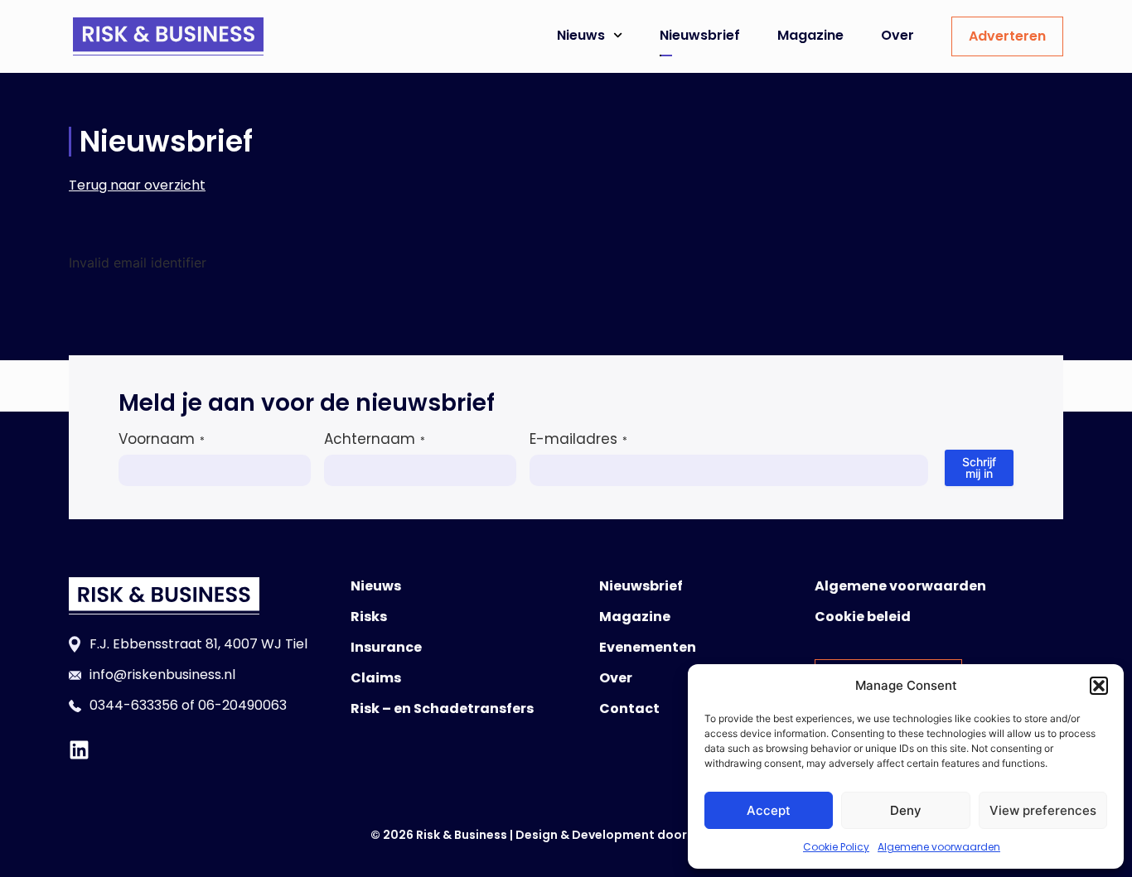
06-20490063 (242, 705)
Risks (369, 616)
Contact (629, 708)
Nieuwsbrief (700, 35)
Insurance (386, 647)
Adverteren (1007, 36)
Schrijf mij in (979, 467)
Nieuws (581, 35)
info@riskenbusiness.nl (162, 674)
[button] (1099, 685)
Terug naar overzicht (137, 185)
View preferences (1042, 810)
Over (897, 35)
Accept (769, 810)
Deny (906, 810)
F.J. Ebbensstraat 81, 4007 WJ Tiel (198, 643)
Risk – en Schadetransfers (442, 708)
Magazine (810, 35)
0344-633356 (133, 705)
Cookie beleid (863, 616)
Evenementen (647, 647)
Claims (376, 677)
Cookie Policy (836, 847)
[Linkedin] (79, 750)
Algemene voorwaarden (939, 847)
